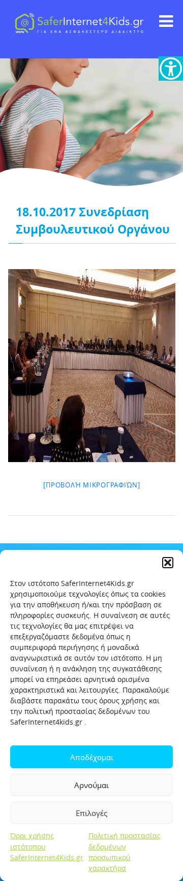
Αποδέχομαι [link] (91, 757)
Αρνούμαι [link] (91, 785)
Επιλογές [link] (91, 813)
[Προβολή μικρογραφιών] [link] (91, 485)
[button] (168, 563)
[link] (171, 68)
